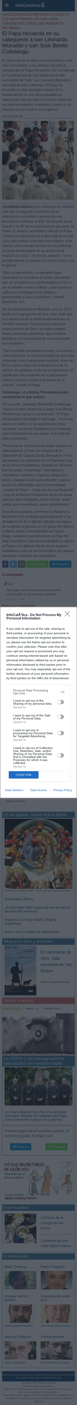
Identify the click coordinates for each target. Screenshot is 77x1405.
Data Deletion (14, 790)
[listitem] (38, 692)
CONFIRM (24, 775)
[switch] (60, 702)
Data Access (38, 790)
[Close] (69, 615)
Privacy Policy (62, 790)
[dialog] (38, 702)
